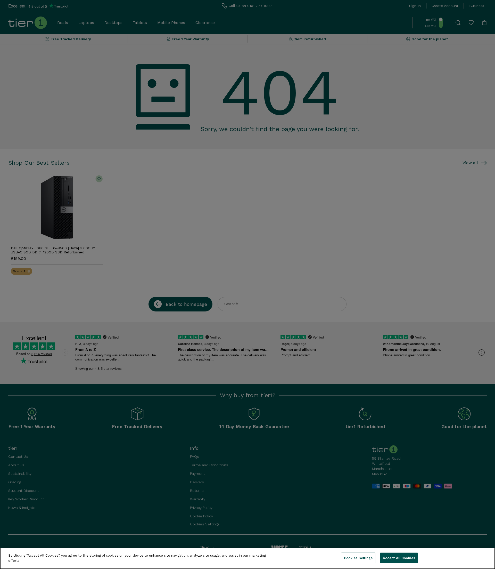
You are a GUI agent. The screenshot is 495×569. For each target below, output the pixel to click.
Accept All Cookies (399, 558)
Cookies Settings (358, 558)
